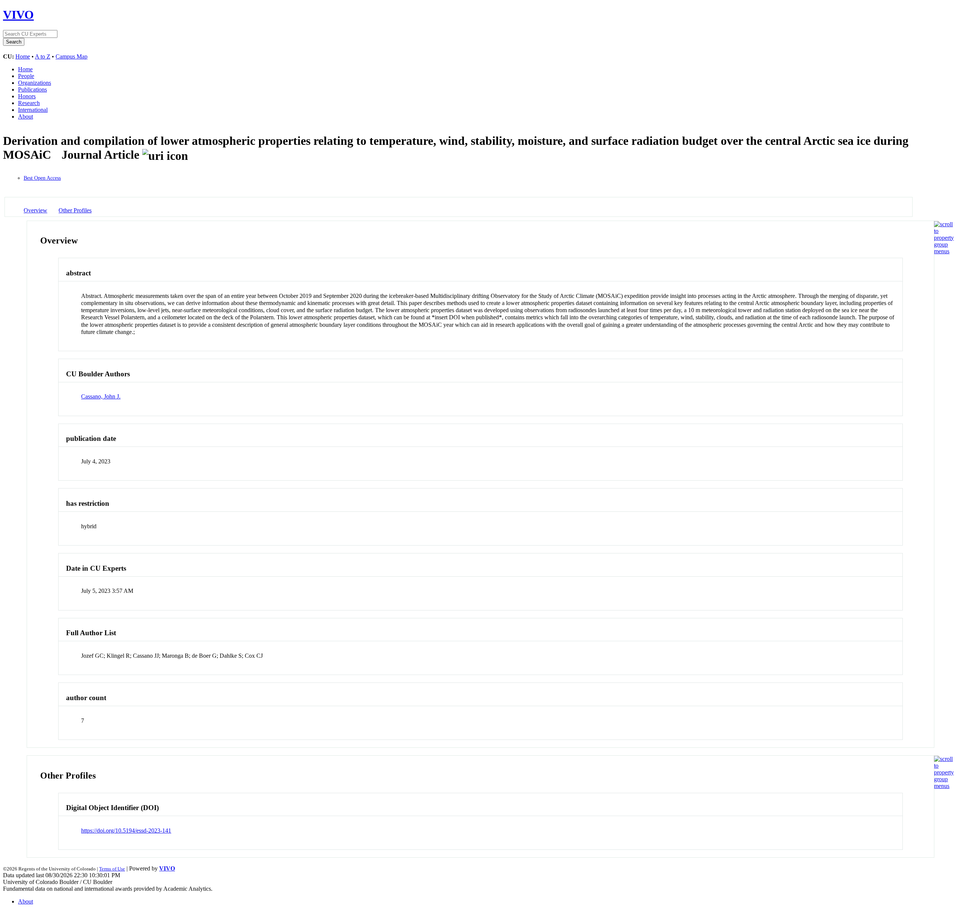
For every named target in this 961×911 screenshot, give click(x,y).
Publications (32, 89)
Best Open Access (42, 178)
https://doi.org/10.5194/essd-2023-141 (126, 830)
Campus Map (71, 56)
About (25, 116)
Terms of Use (112, 869)
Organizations (34, 83)
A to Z (42, 56)
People (26, 76)
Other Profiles (75, 210)
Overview (35, 210)
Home (22, 56)
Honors (27, 96)
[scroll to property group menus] (944, 251)
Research (29, 103)
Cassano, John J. (101, 396)
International (33, 110)
